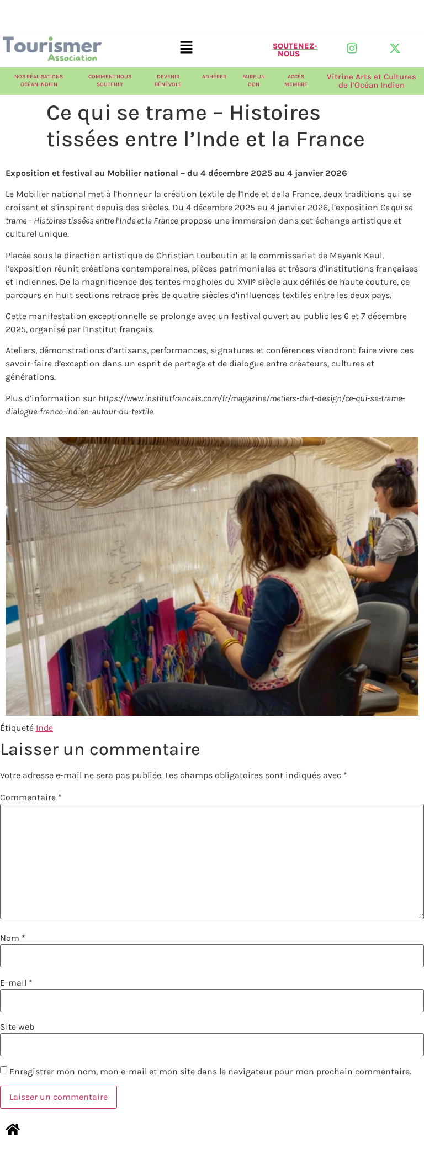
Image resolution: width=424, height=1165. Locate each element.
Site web (17, 1027)
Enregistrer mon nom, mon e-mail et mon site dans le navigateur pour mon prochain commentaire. (210, 1071)
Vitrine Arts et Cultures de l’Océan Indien (371, 81)
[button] (187, 48)
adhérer (214, 76)
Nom (12, 938)
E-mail (16, 982)
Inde (44, 727)
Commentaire (31, 797)
